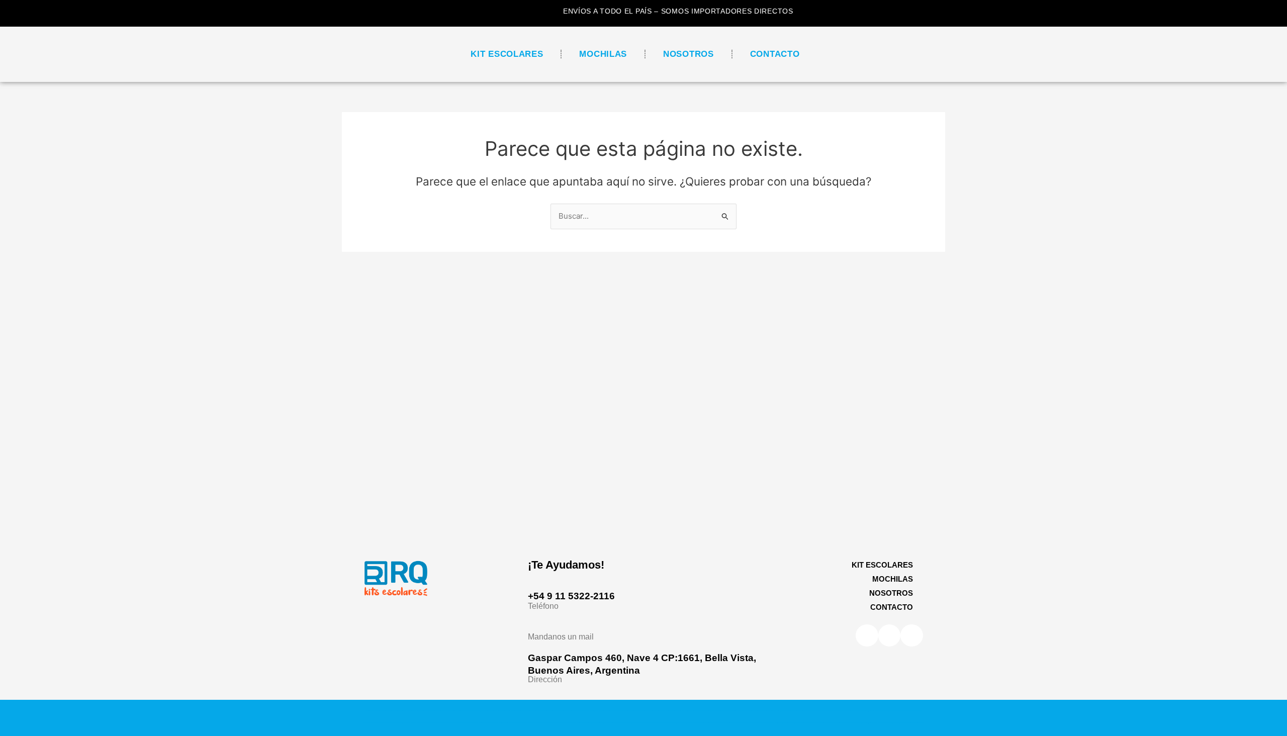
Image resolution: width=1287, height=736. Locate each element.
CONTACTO (775, 54)
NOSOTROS (688, 54)
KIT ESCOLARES (507, 54)
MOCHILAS (603, 54)
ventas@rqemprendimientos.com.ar (610, 625)
